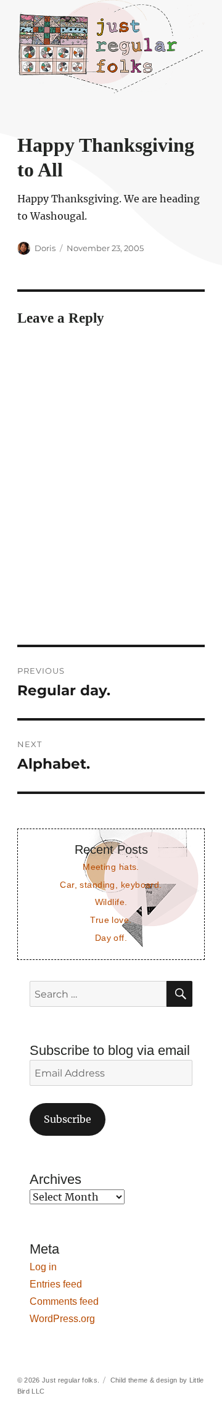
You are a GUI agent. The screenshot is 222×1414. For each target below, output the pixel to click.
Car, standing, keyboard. (111, 885)
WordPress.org (62, 1318)
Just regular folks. (70, 1380)
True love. (110, 920)
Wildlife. (111, 902)
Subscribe (67, 1119)
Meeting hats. (111, 867)
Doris (45, 248)
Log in (43, 1267)
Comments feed (64, 1301)
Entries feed (56, 1284)
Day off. (111, 938)
